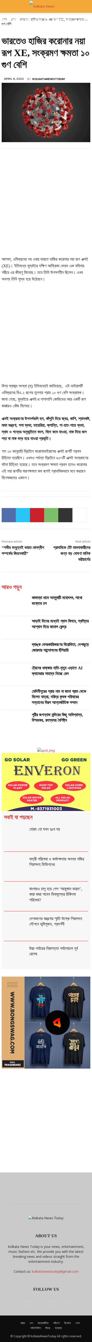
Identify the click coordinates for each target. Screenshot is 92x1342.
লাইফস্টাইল (35, 1328)
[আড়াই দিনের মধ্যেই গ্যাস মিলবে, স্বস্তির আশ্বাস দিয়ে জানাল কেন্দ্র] (15, 627)
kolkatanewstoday (48, 79)
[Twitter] (23, 515)
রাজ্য (23, 1323)
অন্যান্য (58, 1328)
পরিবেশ (56, 1323)
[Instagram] (39, 1303)
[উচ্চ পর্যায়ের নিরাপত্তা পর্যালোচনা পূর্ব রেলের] (15, 956)
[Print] (65, 515)
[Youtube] (65, 1303)
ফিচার (47, 1328)
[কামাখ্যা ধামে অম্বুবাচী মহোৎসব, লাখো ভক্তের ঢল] (15, 604)
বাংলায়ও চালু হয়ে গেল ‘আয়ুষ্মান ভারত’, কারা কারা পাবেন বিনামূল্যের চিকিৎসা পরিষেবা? (55, 894)
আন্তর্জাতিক (43, 1323)
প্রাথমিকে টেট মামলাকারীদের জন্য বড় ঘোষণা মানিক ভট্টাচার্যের (71, 553)
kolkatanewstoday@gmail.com (55, 1271)
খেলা (77, 1323)
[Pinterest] (37, 515)
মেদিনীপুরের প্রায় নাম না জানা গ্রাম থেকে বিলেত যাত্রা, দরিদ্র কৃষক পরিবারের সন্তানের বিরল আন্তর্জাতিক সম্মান (59, 697)
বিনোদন (67, 1323)
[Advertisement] (46, 208)
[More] (79, 515)
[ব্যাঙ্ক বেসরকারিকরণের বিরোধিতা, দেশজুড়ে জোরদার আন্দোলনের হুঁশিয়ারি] (15, 651)
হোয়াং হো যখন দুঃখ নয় (44, 829)
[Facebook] (9, 515)
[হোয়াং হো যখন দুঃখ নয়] (15, 837)
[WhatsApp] (51, 515)
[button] (8, 6)
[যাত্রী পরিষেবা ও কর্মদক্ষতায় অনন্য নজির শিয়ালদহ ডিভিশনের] (15, 866)
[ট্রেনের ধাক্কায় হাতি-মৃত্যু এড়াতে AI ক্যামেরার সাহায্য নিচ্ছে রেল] (15, 674)
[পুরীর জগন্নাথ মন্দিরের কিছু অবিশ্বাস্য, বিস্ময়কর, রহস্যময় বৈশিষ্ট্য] (15, 721)
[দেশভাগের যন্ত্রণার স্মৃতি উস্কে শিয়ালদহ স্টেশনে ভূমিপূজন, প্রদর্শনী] (15, 926)
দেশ (31, 1323)
